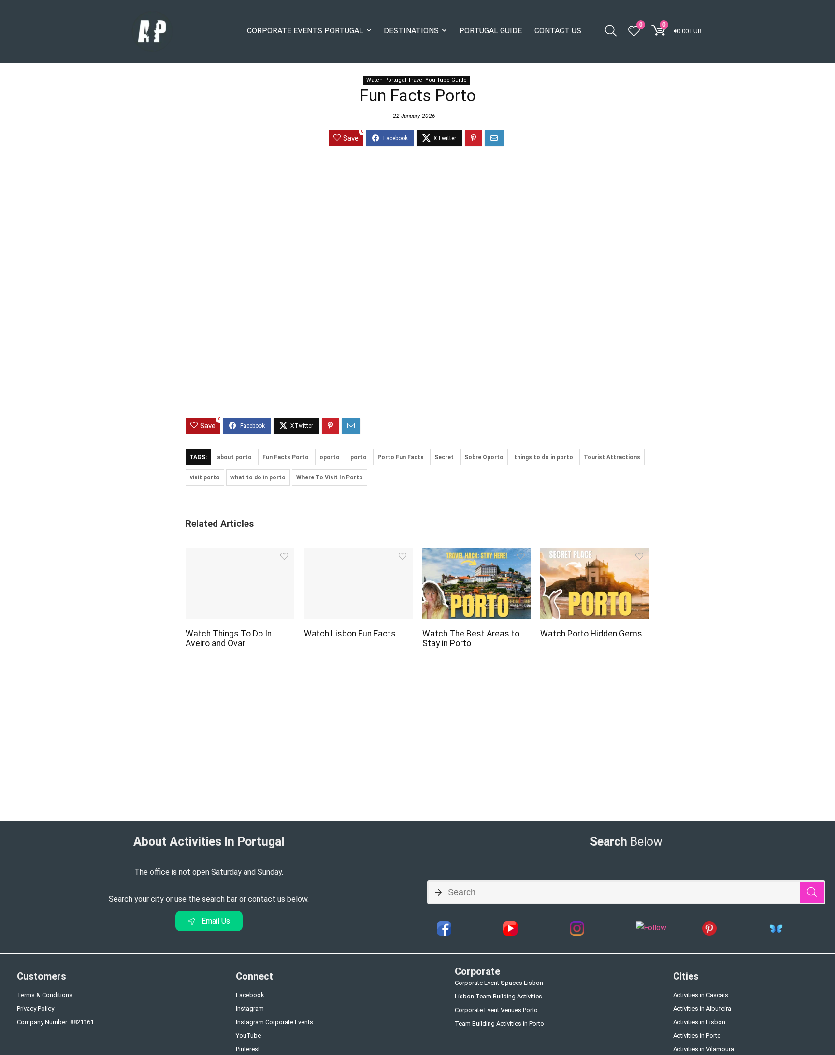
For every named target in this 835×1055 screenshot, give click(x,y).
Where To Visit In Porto (329, 477)
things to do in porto (543, 457)
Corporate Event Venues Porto (496, 1009)
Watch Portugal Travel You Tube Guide (416, 80)
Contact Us (557, 30)
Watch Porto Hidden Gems (591, 633)
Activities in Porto (697, 1035)
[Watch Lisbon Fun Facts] (358, 554)
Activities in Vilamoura (703, 1049)
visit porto (205, 477)
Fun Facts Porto (285, 457)
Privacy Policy (35, 1008)
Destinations (411, 30)
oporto (329, 457)
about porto (234, 457)
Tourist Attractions (612, 457)
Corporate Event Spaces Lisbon (499, 982)
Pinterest (248, 1049)
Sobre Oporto (484, 457)
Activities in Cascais (700, 994)
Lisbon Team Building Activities (498, 996)
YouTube (248, 1035)
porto (358, 457)
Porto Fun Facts (400, 457)
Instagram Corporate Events (274, 1022)
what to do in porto (258, 477)
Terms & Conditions (44, 994)
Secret (444, 457)
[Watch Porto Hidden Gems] (594, 554)
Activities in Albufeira (702, 1008)
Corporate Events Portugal (305, 30)
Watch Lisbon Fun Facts (350, 633)
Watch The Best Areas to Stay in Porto (470, 638)
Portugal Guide (490, 30)
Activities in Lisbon (699, 1022)
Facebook (250, 994)
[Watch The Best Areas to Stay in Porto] (476, 554)
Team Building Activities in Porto (499, 1023)
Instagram (250, 1008)
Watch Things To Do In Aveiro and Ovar (229, 638)
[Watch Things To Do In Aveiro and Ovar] (240, 554)
